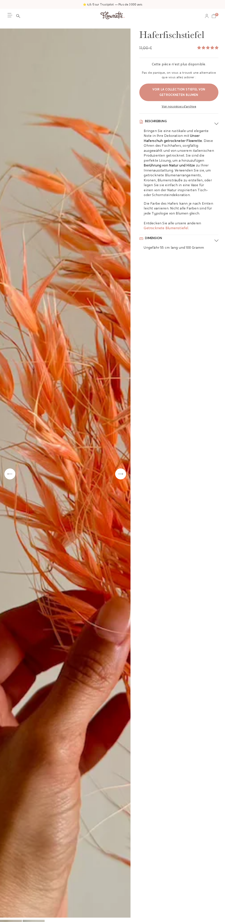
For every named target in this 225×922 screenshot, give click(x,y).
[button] (19, 16)
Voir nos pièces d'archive (179, 106)
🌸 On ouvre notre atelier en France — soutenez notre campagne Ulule (113, 4)
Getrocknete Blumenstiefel (166, 228)
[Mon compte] (207, 16)
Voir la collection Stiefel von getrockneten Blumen (178, 92)
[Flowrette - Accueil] (112, 15)
